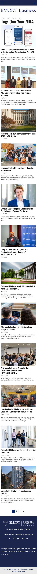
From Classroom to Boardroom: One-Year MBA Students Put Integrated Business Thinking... (16, 93)
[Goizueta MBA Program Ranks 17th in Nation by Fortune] (18, 437)
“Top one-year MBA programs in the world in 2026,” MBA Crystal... (18, 134)
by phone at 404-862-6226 (26, 551)
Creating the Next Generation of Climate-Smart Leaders (17, 169)
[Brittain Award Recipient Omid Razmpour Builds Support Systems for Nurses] (18, 195)
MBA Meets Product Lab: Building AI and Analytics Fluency (16, 328)
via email (5, 554)
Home (3, 18)
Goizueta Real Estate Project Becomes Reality (16, 492)
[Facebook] (10, 538)
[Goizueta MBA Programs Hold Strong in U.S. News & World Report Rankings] (18, 273)
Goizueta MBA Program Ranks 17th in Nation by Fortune (18, 451)
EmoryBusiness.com (12, 569)
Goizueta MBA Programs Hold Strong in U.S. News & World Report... (18, 287)
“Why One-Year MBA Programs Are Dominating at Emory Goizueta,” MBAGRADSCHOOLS (14, 252)
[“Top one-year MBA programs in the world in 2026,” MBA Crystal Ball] (18, 120)
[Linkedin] (19, 538)
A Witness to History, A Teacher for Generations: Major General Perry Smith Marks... (15, 370)
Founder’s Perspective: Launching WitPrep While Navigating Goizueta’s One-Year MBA (17, 50)
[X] (23, 538)
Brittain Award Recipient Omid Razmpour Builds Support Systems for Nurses (17, 209)
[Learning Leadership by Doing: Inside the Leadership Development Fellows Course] (18, 396)
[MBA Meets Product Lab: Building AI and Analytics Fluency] (18, 314)
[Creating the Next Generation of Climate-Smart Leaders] (18, 154)
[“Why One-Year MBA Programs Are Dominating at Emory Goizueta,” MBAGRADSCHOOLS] (18, 236)
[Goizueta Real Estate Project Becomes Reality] (18, 477)
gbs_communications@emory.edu (22, 534)
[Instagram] (14, 538)
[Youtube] (27, 538)
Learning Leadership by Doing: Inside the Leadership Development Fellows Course (17, 410)
